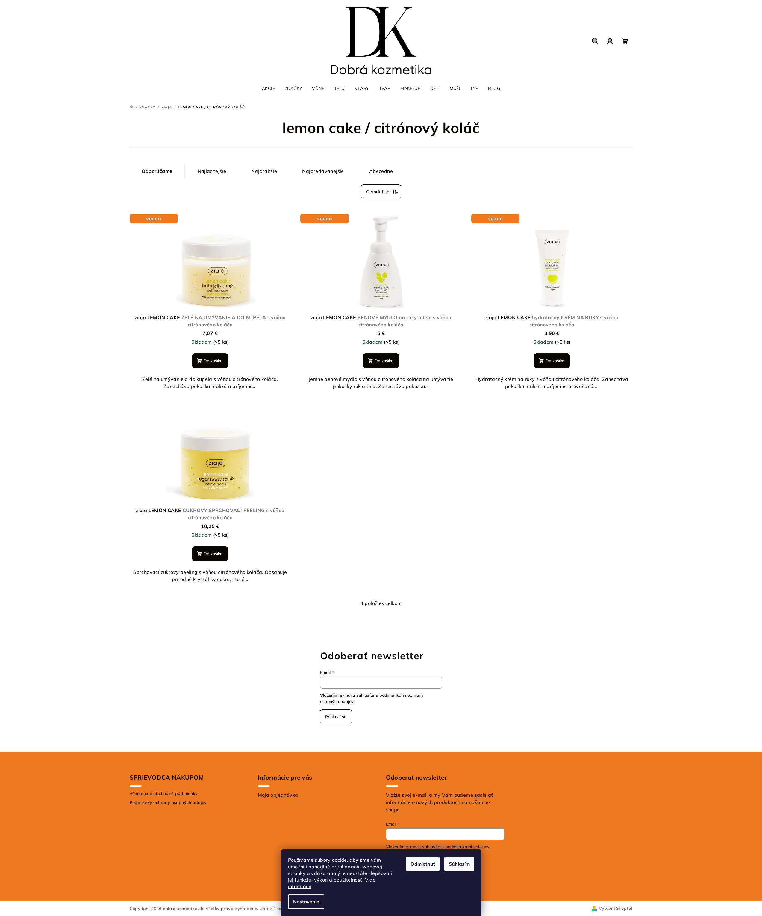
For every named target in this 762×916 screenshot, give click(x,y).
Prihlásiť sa (336, 716)
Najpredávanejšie (323, 171)
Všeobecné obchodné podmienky (164, 793)
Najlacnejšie (212, 171)
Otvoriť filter (378, 191)
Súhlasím (459, 864)
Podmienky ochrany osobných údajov (168, 802)
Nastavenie (306, 902)
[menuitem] (268, 88)
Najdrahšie (264, 171)
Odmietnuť (422, 864)
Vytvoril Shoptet (615, 908)
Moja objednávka (278, 795)
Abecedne (381, 171)
